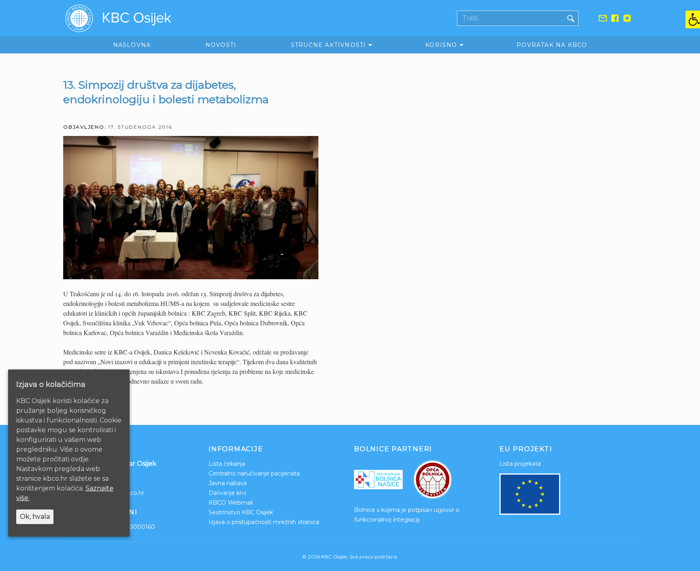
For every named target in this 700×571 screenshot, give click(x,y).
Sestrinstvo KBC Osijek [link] (241, 512)
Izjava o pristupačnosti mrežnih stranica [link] (264, 522)
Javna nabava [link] (228, 483)
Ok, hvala (35, 516)
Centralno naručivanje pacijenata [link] (254, 473)
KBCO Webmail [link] (231, 502)
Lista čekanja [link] (227, 463)
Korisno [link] (441, 45)
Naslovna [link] (132, 45)
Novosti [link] (220, 45)
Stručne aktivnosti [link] (328, 45)
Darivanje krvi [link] (227, 493)
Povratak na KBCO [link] (551, 45)
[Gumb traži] (570, 18)
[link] (692, 19)
